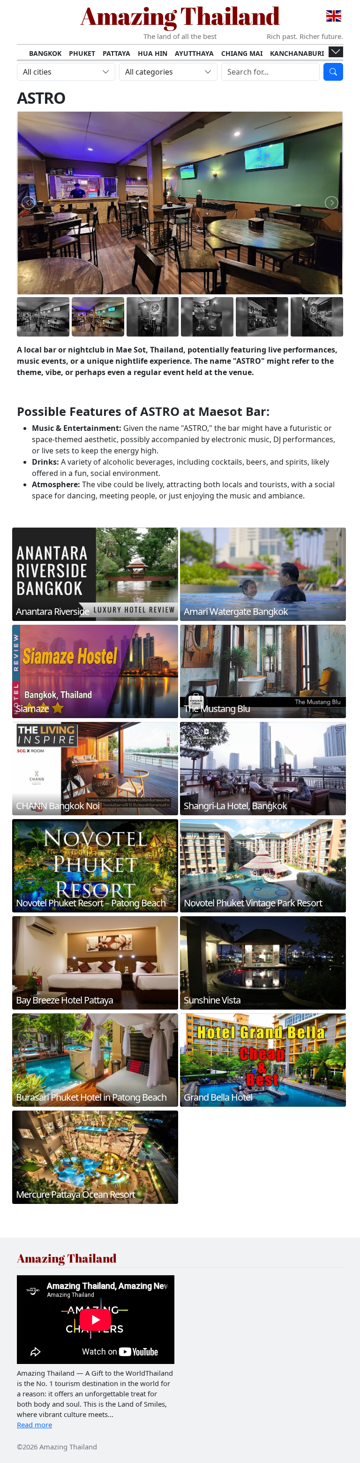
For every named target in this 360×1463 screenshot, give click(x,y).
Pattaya (116, 53)
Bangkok (45, 53)
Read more (34, 1424)
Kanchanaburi (297, 53)
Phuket (82, 53)
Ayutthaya (194, 53)
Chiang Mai (241, 53)
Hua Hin (152, 53)
